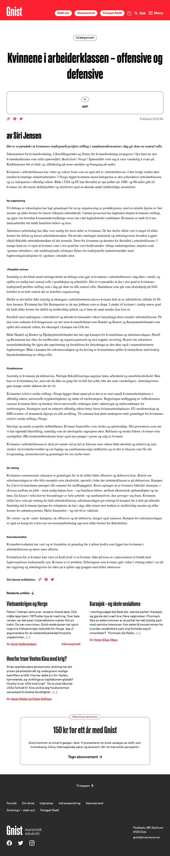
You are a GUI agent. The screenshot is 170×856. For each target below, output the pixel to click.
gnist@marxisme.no (146, 837)
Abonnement (86, 13)
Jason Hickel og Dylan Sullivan (31, 699)
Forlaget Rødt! (112, 13)
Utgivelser (46, 803)
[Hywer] (14, 11)
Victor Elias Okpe (105, 640)
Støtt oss (63, 13)
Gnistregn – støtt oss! (21, 810)
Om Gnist (28, 803)
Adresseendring (70, 803)
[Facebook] (9, 844)
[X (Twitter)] (20, 844)
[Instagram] (32, 844)
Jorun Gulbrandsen (23, 644)
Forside (12, 803)
